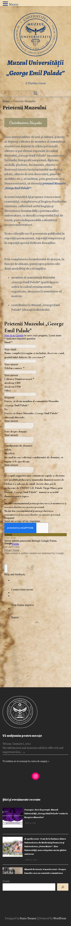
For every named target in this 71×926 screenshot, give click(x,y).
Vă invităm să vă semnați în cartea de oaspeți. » (26, 761)
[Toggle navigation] (35, 93)
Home (6, 101)
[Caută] (62, 887)
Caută (6, 881)
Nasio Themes (28, 918)
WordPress (59, 918)
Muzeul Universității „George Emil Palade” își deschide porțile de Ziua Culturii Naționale (45, 873)
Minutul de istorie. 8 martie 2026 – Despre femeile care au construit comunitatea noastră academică (45, 844)
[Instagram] (35, 776)
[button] (25, 122)
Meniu (13, 4)
